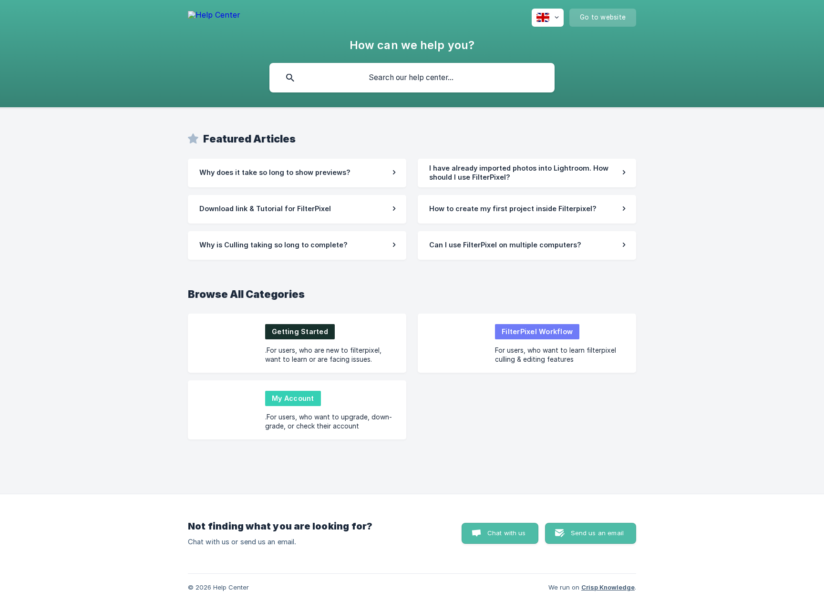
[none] (214, 16)
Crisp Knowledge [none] (608, 587)
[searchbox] (412, 77)
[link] (297, 173)
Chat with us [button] (506, 533)
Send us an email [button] (597, 533)
